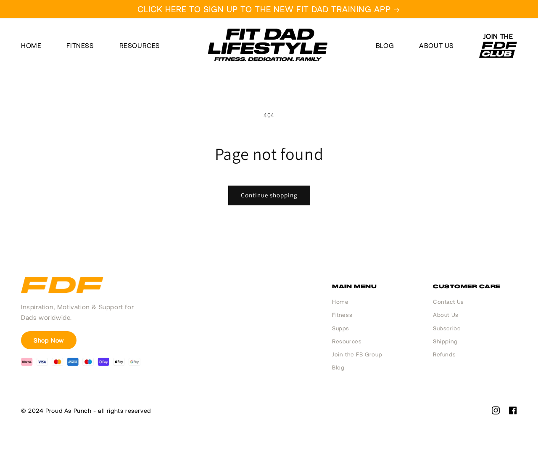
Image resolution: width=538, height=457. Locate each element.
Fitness (80, 45)
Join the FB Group (357, 354)
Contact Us (448, 301)
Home (31, 45)
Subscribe (447, 328)
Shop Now (49, 340)
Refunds (444, 354)
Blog (385, 45)
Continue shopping (269, 195)
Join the (498, 36)
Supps (340, 328)
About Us (446, 314)
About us (436, 45)
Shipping (445, 341)
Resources (139, 45)
